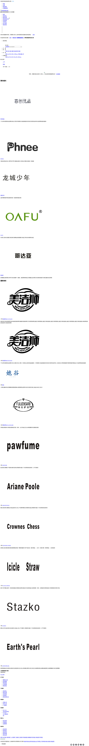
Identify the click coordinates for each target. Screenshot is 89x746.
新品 (4, 64)
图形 (13, 51)
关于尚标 (5, 23)
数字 (17, 51)
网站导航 (5, 6)
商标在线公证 (6, 18)
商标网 (25, 741)
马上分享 (2, 674)
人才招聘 (13, 737)
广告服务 (5, 705)
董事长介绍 (5, 679)
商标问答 (5, 732)
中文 (8, 51)
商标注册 (5, 17)
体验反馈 (37, 737)
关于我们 (5, 737)
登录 (4, 3)
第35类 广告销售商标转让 (18, 37)
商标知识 (5, 730)
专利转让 (5, 21)
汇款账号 (21, 737)
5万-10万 (15, 57)
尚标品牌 (5, 681)
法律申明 (5, 723)
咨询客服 (58, 74)
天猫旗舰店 (5, 8)
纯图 (21, 54)
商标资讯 (5, 24)
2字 (23, 54)
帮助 (13, 1)
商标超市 (52, 741)
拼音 (15, 51)
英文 (11, 51)
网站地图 (25, 737)
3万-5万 (11, 57)
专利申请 (5, 20)
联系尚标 (5, 685)
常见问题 (5, 733)
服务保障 (5, 720)
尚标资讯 (5, 729)
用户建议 (33, 737)
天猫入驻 (5, 702)
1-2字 (9, 54)
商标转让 (5, 15)
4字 (12, 54)
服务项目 (5, 682)
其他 (19, 51)
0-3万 (9, 57)
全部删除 (7, 46)
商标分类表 (47, 741)
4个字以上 (15, 54)
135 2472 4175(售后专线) (5, 714)
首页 (4, 14)
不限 (6, 51)
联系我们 (9, 737)
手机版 (41, 737)
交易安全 (5, 722)
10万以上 (19, 57)
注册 (4, 5)
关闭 (34, 34)
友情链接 (29, 737)
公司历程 (5, 684)
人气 (4, 61)
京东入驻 (5, 703)
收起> (8, 670)
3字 (10, 54)
